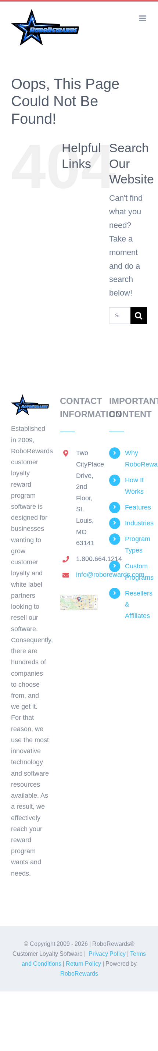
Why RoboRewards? (136, 458)
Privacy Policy (107, 954)
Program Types (136, 544)
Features (136, 507)
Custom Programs (136, 571)
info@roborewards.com (87, 574)
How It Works (134, 485)
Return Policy (83, 964)
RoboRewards (79, 973)
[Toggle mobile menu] (143, 18)
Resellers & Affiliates (136, 604)
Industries (136, 523)
